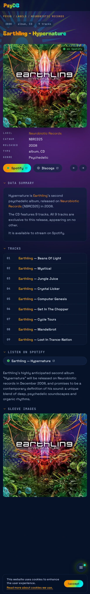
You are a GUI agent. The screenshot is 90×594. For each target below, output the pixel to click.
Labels (21, 16)
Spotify (17, 168)
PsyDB (7, 16)
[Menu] (81, 567)
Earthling (40, 195)
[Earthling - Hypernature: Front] (45, 455)
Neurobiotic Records (47, 16)
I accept (73, 584)
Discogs (48, 168)
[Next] (83, 167)
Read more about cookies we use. (30, 587)
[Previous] (74, 167)
